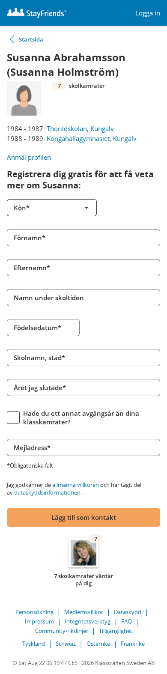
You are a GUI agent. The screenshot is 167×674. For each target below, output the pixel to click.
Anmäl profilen (29, 157)
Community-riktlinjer (61, 631)
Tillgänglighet (115, 631)
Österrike (98, 643)
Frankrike (133, 643)
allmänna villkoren (75, 485)
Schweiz (66, 643)
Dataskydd (127, 612)
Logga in (147, 13)
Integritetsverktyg (87, 621)
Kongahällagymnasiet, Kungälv (92, 138)
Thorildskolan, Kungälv (80, 128)
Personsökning (34, 612)
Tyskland (33, 643)
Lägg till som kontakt (83, 517)
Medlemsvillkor (83, 612)
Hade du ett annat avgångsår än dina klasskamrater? (81, 417)
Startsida (31, 39)
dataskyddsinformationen (47, 492)
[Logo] (37, 13)
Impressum (39, 621)
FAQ (126, 621)
